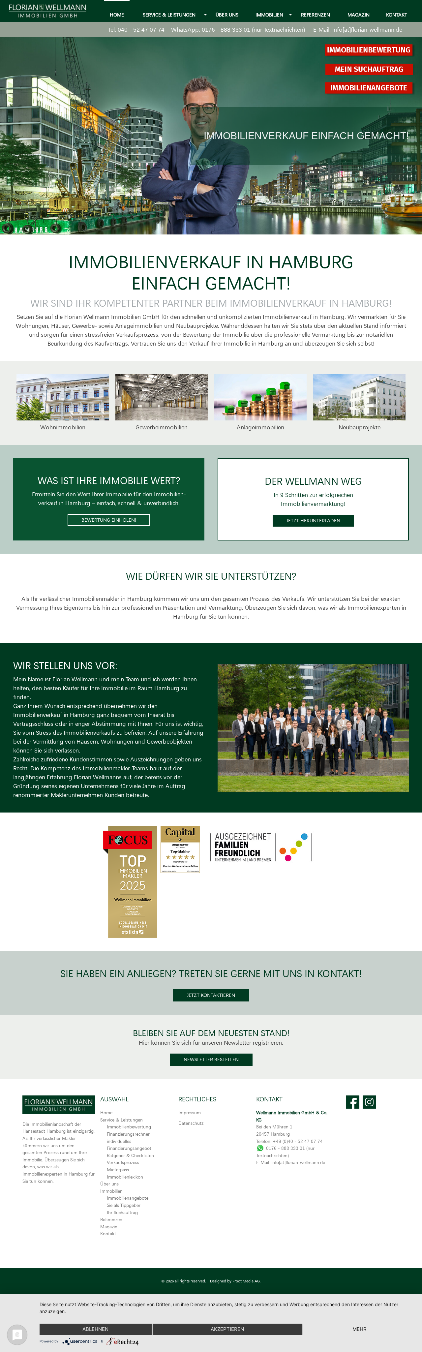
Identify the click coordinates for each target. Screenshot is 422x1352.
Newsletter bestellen (211, 1059)
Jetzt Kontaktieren (211, 995)
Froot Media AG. (246, 1281)
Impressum (189, 1112)
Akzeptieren (227, 1329)
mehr (359, 1329)
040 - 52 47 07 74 (141, 29)
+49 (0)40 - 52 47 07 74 (298, 1141)
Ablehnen (95, 1329)
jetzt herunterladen (313, 520)
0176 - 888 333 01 (226, 29)
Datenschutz (190, 1123)
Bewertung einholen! (108, 520)
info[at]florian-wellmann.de (367, 29)
